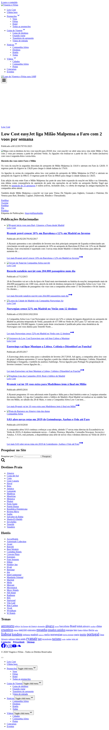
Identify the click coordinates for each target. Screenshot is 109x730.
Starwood (11, 600)
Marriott (10, 580)
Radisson (11, 595)
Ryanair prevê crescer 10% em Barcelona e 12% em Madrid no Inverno (48, 233)
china (99, 626)
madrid (34, 634)
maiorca (41, 635)
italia (96, 630)
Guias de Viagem (14, 683)
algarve (49, 626)
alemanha (41, 626)
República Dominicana (17, 509)
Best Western (13, 549)
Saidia (9, 514)
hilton (85, 630)
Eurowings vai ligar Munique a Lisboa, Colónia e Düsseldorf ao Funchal (49, 346)
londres (17, 634)
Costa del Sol (13, 476)
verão (64, 639)
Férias (15, 21)
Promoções (12, 668)
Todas (15, 55)
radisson (11, 639)
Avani (9, 544)
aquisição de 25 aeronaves (23, 185)
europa (69, 630)
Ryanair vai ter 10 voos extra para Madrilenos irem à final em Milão (46, 384)
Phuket (10, 501)
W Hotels (11, 613)
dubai (16, 630)
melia (47, 634)
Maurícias (11, 496)
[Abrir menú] (4, 80)
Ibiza (9, 486)
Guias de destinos (20, 33)
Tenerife (10, 524)
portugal (93, 634)
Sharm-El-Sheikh (14, 519)
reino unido (20, 639)
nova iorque (68, 635)
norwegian (56, 634)
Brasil (73, 626)
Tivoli (9, 608)
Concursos (11, 69)
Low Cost (11, 10)
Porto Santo (12, 504)
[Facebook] (3, 647)
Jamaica (10, 488)
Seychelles (11, 522)
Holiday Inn (12, 564)
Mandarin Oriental (15, 577)
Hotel (14, 24)
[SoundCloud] (18, 647)
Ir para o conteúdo (9, 2)
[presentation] (57, 225)
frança (80, 630)
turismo (56, 638)
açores (57, 626)
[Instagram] (10, 647)
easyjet (28, 213)
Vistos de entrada (20, 40)
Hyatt (9, 567)
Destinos (16, 50)
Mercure (10, 585)
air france (33, 626)
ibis (8, 572)
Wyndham (11, 610)
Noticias (10, 698)
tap (40, 638)
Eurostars (11, 557)
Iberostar (11, 569)
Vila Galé (11, 603)
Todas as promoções (21, 26)
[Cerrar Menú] (2, 657)
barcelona (64, 626)
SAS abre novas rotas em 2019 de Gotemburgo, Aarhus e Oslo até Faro (48, 419)
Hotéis (15, 52)
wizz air (75, 639)
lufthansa (26, 635)
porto (83, 634)
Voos (14, 19)
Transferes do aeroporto (23, 38)
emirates (31, 630)
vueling (68, 639)
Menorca (11, 499)
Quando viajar (18, 35)
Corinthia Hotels (14, 552)
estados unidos (56, 630)
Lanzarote (11, 491)
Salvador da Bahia (15, 516)
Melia (9, 582)
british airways (83, 626)
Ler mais (43, 258)
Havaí (9, 483)
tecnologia (47, 639)
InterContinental (14, 575)
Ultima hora (12, 12)
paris (76, 634)
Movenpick (12, 587)
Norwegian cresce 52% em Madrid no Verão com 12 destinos (42, 308)
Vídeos (10, 713)
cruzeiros (7, 630)
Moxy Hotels (13, 590)
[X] (7, 647)
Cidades (16, 61)
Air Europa (24, 626)
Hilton (9, 562)
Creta (9, 478)
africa (17, 626)
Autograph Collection (16, 541)
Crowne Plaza (13, 554)
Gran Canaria (13, 481)
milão (40, 213)
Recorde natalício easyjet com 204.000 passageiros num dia (41, 271)
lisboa (6, 634)
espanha (41, 630)
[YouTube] (14, 647)
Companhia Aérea (20, 47)
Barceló (10, 546)
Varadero (11, 527)
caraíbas (93, 626)
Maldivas (11, 493)
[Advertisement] (54, 104)
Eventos (10, 71)
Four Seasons (13, 559)
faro (34, 213)
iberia (91, 630)
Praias (15, 66)
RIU (9, 598)
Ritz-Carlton (12, 605)
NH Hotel (11, 592)
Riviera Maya (13, 511)
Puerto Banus (13, 506)
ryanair (31, 638)
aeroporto (7, 626)
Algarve (10, 473)
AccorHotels (12, 539)
